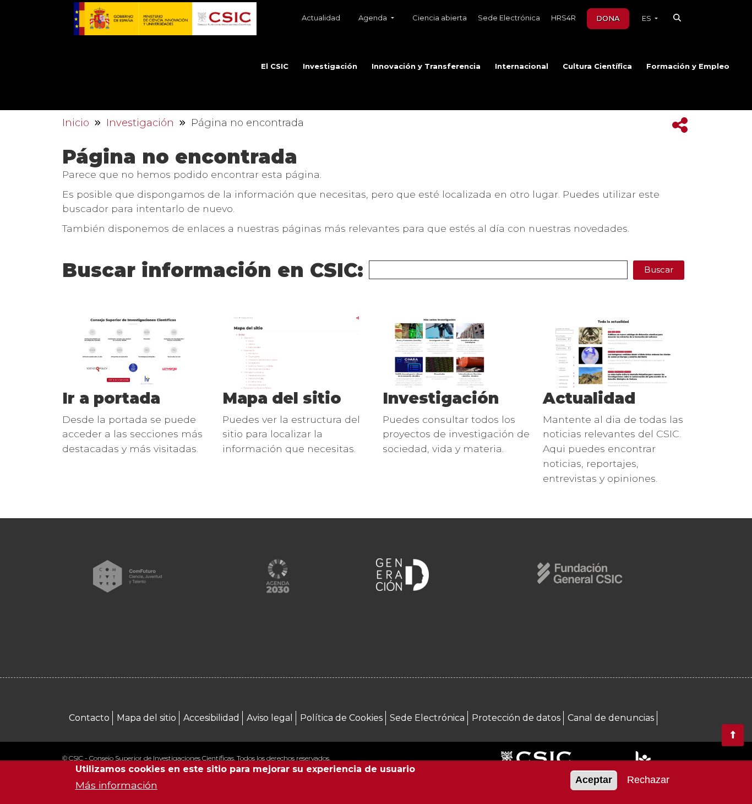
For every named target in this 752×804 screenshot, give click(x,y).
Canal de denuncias (611, 718)
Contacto (89, 718)
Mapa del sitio (281, 398)
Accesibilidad (211, 718)
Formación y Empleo (687, 66)
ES (647, 18)
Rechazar (648, 780)
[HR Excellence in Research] (643, 759)
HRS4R (563, 17)
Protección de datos (516, 718)
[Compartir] (680, 125)
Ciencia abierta (439, 17)
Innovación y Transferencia (426, 66)
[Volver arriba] (733, 735)
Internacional (521, 66)
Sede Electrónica (509, 17)
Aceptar (593, 780)
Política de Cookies (341, 718)
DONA (608, 18)
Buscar (658, 269)
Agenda (373, 17)
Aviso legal (270, 718)
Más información (116, 785)
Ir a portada (111, 398)
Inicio (75, 123)
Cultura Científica (597, 66)
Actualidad (321, 17)
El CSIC (274, 66)
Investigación (330, 66)
